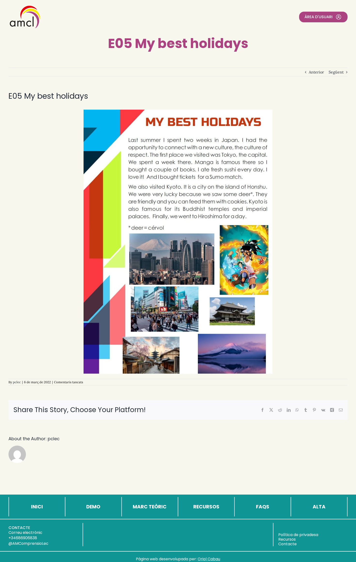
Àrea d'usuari (318, 17)
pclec (17, 382)
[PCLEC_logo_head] (24, 6)
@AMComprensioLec (28, 543)
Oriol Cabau (209, 559)
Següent (336, 72)
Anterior (316, 72)
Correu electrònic (25, 532)
